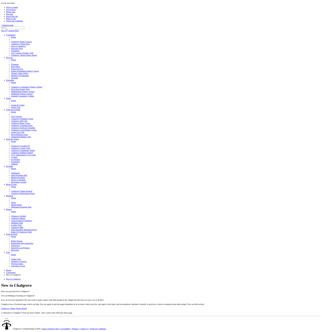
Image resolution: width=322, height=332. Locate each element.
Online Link (16, 259)
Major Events (11, 184)
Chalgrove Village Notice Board (24, 55)
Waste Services (17, 69)
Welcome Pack (17, 48)
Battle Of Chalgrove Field (21, 232)
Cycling (14, 157)
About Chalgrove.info (50, 329)
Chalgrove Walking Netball (22, 153)
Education (10, 80)
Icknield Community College (22, 96)
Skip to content (12, 7)
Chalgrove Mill (17, 227)
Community (10, 35)
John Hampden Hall (19, 175)
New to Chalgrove (18, 46)
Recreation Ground (18, 182)
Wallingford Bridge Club (21, 137)
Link (8, 252)
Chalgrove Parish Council (21, 42)
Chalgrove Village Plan (20, 44)
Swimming (15, 162)
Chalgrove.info (7, 25)
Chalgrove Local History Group (23, 130)
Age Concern (16, 116)
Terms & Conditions (98, 329)
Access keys (11, 10)
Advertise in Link (18, 266)
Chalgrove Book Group (20, 123)
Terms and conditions (14, 21)
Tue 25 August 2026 (10, 31)
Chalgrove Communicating (22, 125)
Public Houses (17, 241)
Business (9, 196)
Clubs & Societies (13, 110)
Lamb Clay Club (17, 132)
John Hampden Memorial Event (23, 230)
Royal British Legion (19, 135)
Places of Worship (18, 180)
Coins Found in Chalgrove (21, 221)
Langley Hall (16, 225)
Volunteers (15, 51)
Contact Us (84, 329)
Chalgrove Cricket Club (20, 148)
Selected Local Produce (20, 248)
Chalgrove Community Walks (23, 150)
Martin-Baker (16, 205)
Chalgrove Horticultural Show (23, 193)
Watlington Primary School (22, 94)
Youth (8, 98)
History (9, 209)
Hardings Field (17, 223)
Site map (9, 14)
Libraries (14, 78)
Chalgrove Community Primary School (26, 87)
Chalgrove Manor (18, 218)
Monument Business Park (21, 207)
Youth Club (15, 107)
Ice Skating (15, 159)
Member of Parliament (20, 76)
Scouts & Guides (18, 105)
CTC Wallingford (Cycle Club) (23, 155)
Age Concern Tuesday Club (22, 53)
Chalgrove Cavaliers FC (20, 146)
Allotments (15, 173)
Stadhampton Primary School (22, 91)
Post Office (15, 67)
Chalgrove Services (19, 261)
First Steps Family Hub (20, 89)
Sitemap (75, 329)
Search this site (12, 16)
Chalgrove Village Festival (21, 191)
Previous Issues (17, 264)
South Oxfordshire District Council (25, 71)
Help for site (11, 19)
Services (9, 58)
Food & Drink (11, 234)
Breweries (15, 250)
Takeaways (15, 246)
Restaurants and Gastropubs (22, 243)
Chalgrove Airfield (18, 216)
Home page (10, 12)
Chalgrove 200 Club (19, 121)
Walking (14, 164)
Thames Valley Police (19, 73)
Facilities (9, 166)
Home (13, 37)
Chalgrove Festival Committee (23, 128)
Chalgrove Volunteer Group (22, 119)
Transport (15, 64)
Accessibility (65, 329)
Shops (13, 202)
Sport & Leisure (12, 139)
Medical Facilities (18, 178)
